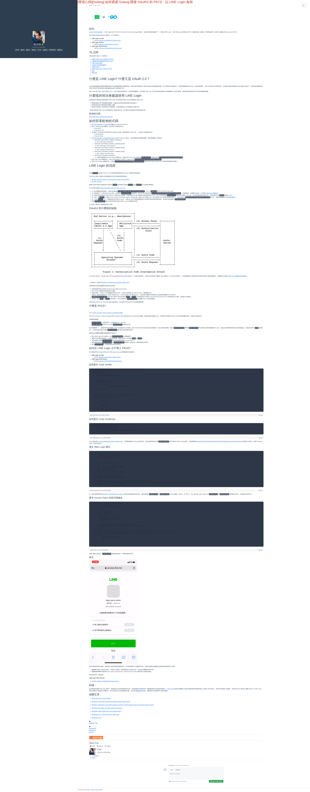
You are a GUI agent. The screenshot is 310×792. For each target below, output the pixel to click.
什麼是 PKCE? (96, 67)
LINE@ (102, 132)
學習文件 (93, 723)
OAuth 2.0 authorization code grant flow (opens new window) (110, 179)
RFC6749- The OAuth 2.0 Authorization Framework (107, 708)
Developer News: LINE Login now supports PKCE (106, 711)
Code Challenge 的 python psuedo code (110, 441)
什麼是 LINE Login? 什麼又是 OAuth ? (103, 59)
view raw (260, 415)
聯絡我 (60, 50)
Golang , (93, 728)
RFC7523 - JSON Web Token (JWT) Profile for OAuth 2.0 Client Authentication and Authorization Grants (123, 705)
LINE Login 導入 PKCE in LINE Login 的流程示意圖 (107, 313)
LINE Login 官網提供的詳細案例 (237, 276)
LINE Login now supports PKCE (101, 698)
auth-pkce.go (93, 550)
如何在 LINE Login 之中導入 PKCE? (102, 69)
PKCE (91, 732)
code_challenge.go (94, 437)
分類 (23, 50)
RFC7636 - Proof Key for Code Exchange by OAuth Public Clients (111, 701)
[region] (176, 390)
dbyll (96, 789)
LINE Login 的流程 (97, 63)
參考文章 (94, 73)
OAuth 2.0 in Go (96, 718)
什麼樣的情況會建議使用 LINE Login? (102, 61)
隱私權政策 (53, 50)
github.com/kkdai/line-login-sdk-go (110, 40)
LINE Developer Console (100, 124)
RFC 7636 (124, 276)
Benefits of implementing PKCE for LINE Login (115, 282)
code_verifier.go (94, 415)
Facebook (100, 746)
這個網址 (232, 197)
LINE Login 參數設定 (212, 193)
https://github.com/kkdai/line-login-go (101, 117)
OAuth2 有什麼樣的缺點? (99, 65)
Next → (94, 758)
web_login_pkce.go (94, 490)
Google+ (108, 746)
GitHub (107, 415)
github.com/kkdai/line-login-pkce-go (110, 48)
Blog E (39, 44)
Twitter (93, 746)
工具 (40, 50)
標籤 (34, 50)
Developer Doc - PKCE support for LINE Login (105, 714)
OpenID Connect (97, 181)
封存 (29, 50)
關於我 (45, 50)
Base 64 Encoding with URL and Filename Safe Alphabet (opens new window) (219, 441)
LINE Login (170, 689)
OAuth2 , (92, 730)
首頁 (18, 50)
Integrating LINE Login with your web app (112, 188)
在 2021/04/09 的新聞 (95, 32)
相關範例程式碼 (140, 691)
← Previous (95, 756)
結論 (93, 71)
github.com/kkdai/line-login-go (108, 44)
